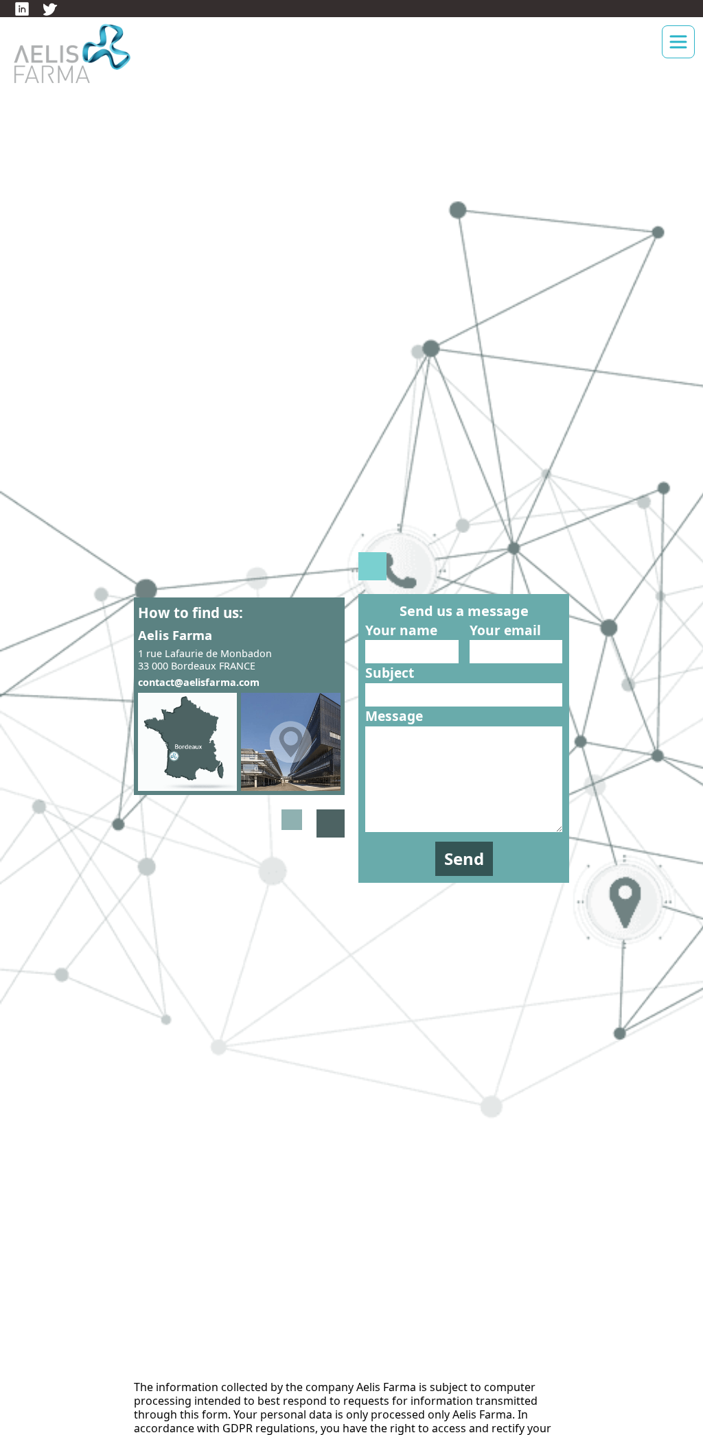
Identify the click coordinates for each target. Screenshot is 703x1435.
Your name (401, 630)
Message (394, 716)
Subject (389, 672)
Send (464, 858)
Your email (505, 630)
